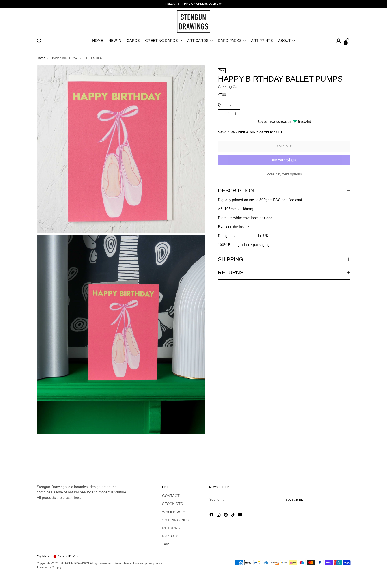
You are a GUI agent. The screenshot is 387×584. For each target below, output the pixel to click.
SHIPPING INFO (175, 520)
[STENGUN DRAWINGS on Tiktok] (233, 516)
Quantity (224, 105)
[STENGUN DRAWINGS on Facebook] (212, 516)
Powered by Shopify (49, 567)
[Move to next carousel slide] (346, 458)
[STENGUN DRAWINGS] (193, 21)
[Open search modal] (39, 40)
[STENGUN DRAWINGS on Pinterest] (226, 516)
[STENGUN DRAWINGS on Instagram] (219, 516)
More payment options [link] (284, 174)
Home (41, 58)
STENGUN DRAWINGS (74, 563)
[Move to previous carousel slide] (336, 458)
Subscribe (294, 499)
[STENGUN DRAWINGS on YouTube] (240, 516)
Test (165, 544)
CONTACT (171, 496)
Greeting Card (229, 87)
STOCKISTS (172, 504)
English (41, 556)
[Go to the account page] (338, 40)
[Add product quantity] (236, 114)
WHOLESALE (173, 512)
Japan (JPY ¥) (66, 556)
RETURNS (171, 528)
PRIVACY (170, 536)
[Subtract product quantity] (222, 114)
